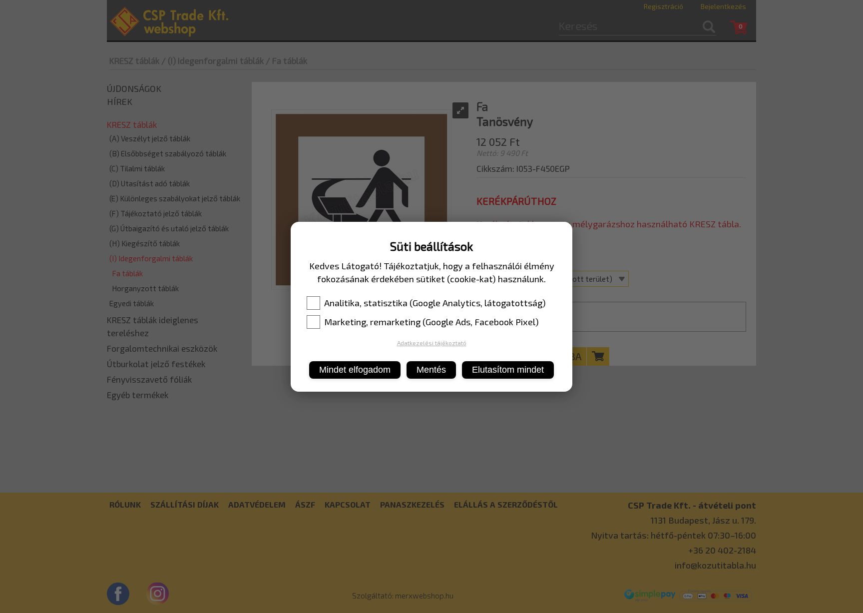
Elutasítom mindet (508, 370)
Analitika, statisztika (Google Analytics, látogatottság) (435, 302)
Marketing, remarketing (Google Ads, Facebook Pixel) (431, 321)
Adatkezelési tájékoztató (431, 342)
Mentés (431, 370)
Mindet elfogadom (355, 370)
